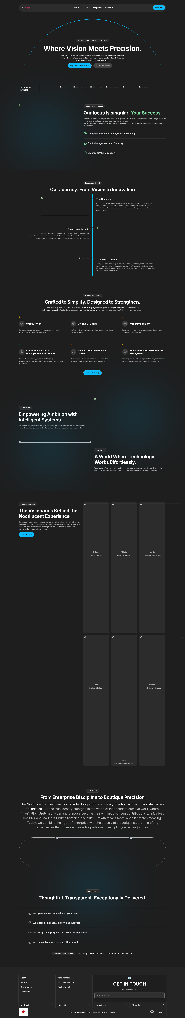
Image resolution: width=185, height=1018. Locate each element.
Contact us (109, 8)
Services (85, 8)
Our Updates (97, 8)
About (76, 8)
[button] (85, 7)
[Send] (162, 995)
